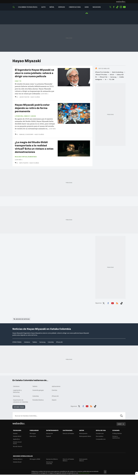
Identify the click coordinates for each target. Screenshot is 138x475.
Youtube (124, 7)
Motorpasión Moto (85, 436)
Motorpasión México (83, 460)
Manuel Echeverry (26, 134)
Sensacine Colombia (49, 462)
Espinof (48, 436)
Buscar (121, 416)
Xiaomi (54, 400)
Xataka (15, 433)
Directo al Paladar (68, 433)
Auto (43, 7)
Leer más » (44, 94)
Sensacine (49, 433)
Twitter (110, 7)
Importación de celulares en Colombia (20, 401)
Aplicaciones (56, 386)
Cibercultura (75, 7)
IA (105, 79)
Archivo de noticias (22, 319)
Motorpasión (83, 433)
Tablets (34, 342)
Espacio (61, 7)
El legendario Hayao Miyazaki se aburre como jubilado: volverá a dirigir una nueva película (34, 73)
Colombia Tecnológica (27, 7)
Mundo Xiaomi (17, 446)
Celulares (27, 342)
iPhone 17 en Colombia (102, 72)
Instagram (121, 7)
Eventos (54, 390)
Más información (84, 473)
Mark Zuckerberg (117, 72)
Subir (120, 424)
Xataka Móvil (17, 436)
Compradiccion (101, 439)
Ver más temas (19, 407)
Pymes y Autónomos (116, 437)
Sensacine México (52, 459)
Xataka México (17, 459)
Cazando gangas (38, 390)
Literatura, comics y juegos (25, 116)
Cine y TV (18, 81)
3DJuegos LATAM (35, 459)
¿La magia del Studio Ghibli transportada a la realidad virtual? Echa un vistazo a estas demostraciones (34, 147)
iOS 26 (112, 74)
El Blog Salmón (117, 433)
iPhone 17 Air (103, 77)
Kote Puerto (23, 163)
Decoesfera (99, 436)
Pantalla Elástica (38, 400)
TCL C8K (111, 79)
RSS (117, 302)
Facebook (114, 7)
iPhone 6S (59, 342)
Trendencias (100, 433)
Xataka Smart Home (17, 442)
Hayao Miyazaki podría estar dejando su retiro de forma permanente (32, 108)
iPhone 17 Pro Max (101, 74)
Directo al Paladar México (68, 460)
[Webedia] (121, 1)
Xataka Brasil (17, 462)
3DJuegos (33, 433)
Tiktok (117, 7)
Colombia (51, 342)
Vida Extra (33, 436)
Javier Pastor (24, 97)
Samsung (113, 77)
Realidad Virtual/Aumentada (26, 156)
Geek (87, 7)
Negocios (97, 7)
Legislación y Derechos (17, 391)
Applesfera (16, 439)
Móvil (52, 7)
